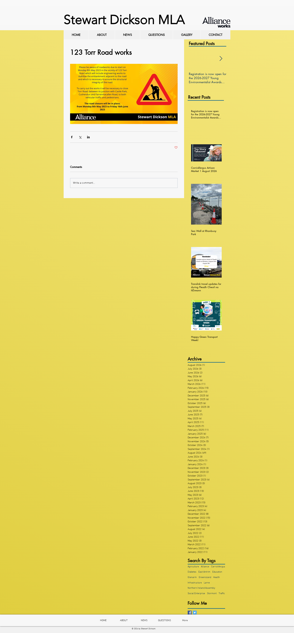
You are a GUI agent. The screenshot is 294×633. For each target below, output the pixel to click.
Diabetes (192, 572)
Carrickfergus (218, 566)
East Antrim (204, 572)
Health (216, 577)
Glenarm (192, 577)
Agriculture (193, 566)
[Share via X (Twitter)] (80, 137)
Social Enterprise (196, 593)
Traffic (222, 593)
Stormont (212, 593)
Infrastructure (195, 582)
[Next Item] (220, 58)
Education (217, 572)
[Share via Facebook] (71, 137)
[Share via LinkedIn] (88, 137)
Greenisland (205, 577)
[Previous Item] (194, 58)
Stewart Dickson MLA (124, 19)
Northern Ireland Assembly (201, 588)
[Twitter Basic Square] (195, 612)
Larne (207, 582)
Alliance (205, 566)
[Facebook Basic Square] (190, 612)
